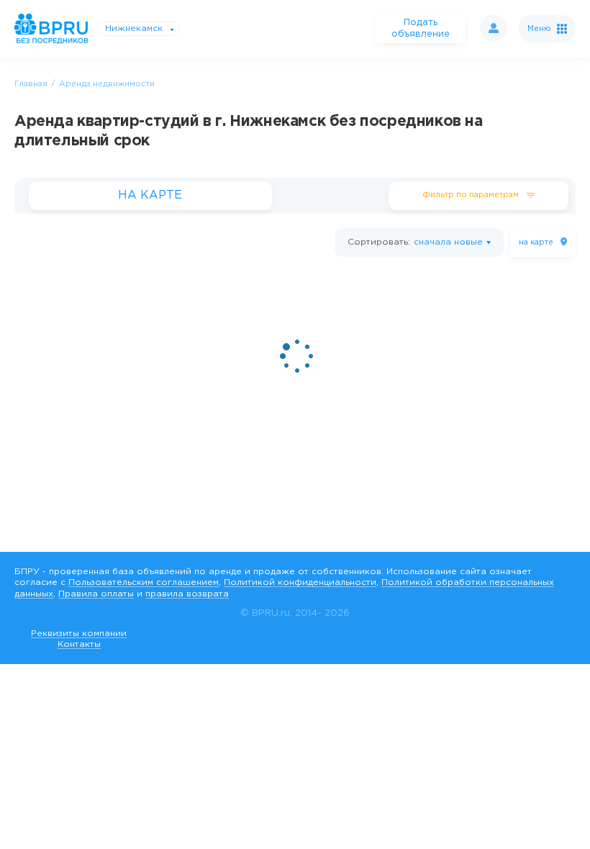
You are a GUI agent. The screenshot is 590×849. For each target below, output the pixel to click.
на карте (536, 242)
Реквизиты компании (79, 633)
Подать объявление (420, 28)
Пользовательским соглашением (143, 582)
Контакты (79, 644)
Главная (30, 84)
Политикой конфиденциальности (300, 582)
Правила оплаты (96, 594)
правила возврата (187, 594)
